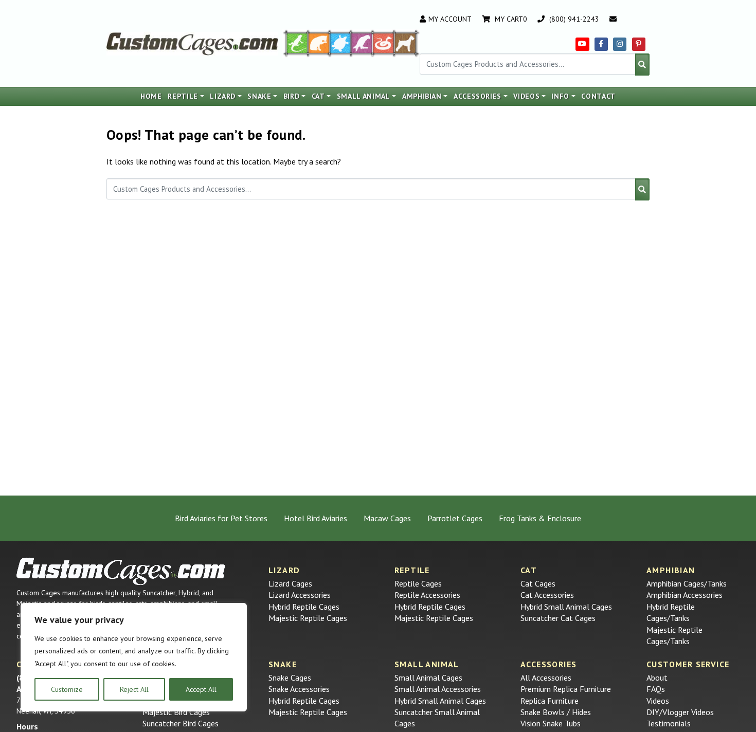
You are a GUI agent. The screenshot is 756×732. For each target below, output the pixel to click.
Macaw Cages (387, 518)
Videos (526, 96)
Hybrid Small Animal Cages (566, 606)
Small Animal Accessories (437, 689)
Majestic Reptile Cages (307, 618)
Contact (598, 96)
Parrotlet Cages (454, 518)
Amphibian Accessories (684, 595)
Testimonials (668, 723)
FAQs (655, 689)
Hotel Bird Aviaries (315, 518)
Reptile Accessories (427, 595)
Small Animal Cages (428, 677)
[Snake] (383, 43)
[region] (134, 657)
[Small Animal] (407, 43)
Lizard (223, 96)
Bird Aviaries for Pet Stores (221, 518)
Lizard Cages (290, 583)
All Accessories (545, 677)
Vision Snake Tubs (550, 723)
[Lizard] (295, 43)
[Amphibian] (341, 43)
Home (151, 96)
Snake (259, 96)
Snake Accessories (299, 689)
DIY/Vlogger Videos (680, 712)
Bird (291, 96)
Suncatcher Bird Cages (180, 723)
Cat (318, 96)
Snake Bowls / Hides (555, 712)
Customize (67, 689)
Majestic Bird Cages (176, 712)
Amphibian (422, 96)
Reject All (134, 689)
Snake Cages (289, 677)
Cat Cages (537, 583)
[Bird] (362, 43)
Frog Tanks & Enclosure (540, 518)
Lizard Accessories (299, 595)
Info (560, 96)
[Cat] (319, 43)
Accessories (477, 96)
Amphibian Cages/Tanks (686, 583)
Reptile (183, 96)
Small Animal (363, 96)
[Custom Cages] (120, 571)
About (657, 677)
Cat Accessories (547, 595)
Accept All (201, 689)
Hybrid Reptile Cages (303, 606)
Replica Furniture (549, 701)
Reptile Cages (418, 583)
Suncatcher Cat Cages (558, 618)
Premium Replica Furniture (565, 689)
